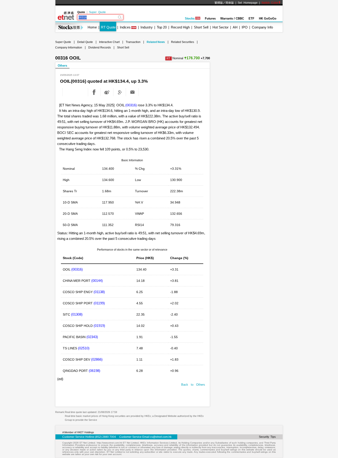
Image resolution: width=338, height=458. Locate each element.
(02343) (92, 337)
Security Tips (267, 436)
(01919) (99, 326)
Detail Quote (85, 42)
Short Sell (201, 27)
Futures (210, 18)
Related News (156, 42)
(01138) (99, 292)
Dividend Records (99, 47)
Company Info (262, 27)
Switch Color (269, 2)
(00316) (131, 105)
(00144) (97, 281)
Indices (125, 27)
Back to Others (193, 384)
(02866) (97, 359)
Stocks (190, 18)
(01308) (77, 314)
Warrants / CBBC (232, 18)
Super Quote (97, 12)
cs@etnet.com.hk (161, 436)
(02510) (83, 348)
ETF (251, 18)
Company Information (68, 47)
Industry (146, 27)
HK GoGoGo (267, 18)
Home (92, 27)
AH (235, 27)
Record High (180, 27)
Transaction (133, 42)
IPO (245, 27)
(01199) (99, 303)
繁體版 (219, 2)
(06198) (94, 371)
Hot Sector (220, 27)
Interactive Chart (109, 42)
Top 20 (162, 27)
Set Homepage (248, 2)
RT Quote (108, 27)
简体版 (230, 2)
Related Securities (182, 42)
